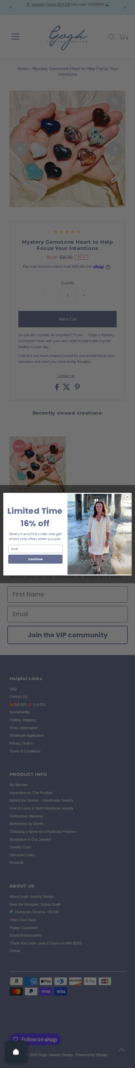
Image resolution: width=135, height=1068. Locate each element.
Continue (35, 559)
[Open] (16, 1052)
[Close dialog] (127, 497)
